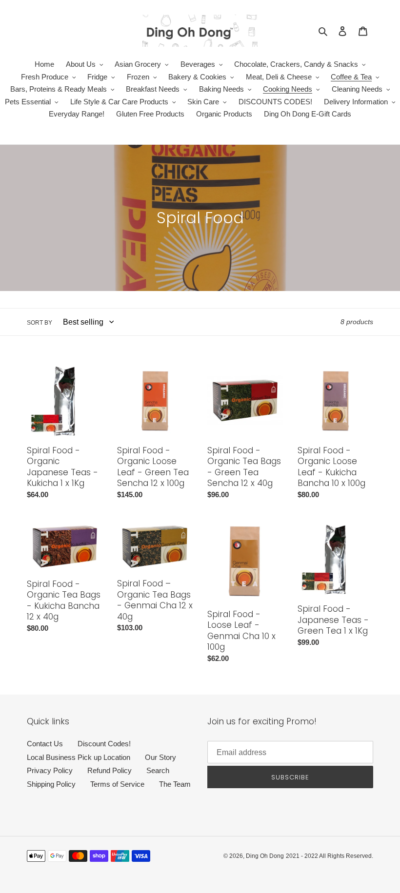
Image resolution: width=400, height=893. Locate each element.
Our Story (160, 757)
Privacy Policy (50, 770)
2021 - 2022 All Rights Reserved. (329, 856)
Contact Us (45, 743)
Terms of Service (117, 784)
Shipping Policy (51, 784)
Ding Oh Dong (265, 856)
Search (157, 770)
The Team (175, 784)
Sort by (39, 322)
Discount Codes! (104, 743)
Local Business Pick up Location (78, 757)
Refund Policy (109, 770)
